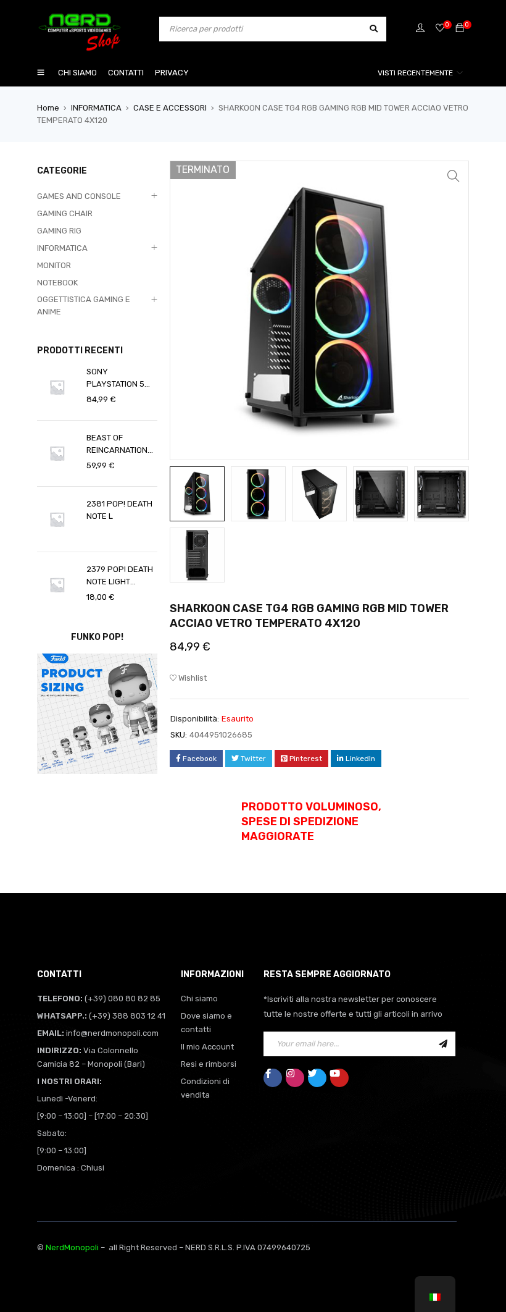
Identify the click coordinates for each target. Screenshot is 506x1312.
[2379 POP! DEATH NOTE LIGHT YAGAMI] (57, 585)
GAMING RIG (59, 230)
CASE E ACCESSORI (170, 107)
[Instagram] (295, 1078)
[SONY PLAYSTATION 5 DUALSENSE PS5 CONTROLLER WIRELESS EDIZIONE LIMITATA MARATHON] (57, 387)
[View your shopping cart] (459, 28)
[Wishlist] (440, 28)
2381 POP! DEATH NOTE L (119, 510)
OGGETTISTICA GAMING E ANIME (83, 305)
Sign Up (443, 1044)
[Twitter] (317, 1078)
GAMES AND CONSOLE (79, 196)
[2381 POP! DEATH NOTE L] (57, 519)
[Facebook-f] (272, 1078)
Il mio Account (207, 1046)
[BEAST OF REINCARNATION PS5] (57, 453)
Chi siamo (199, 998)
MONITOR (54, 265)
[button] (453, 176)
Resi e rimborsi (208, 1064)
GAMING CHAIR (65, 213)
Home (48, 107)
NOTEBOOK (57, 282)
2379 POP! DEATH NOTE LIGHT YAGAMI (119, 576)
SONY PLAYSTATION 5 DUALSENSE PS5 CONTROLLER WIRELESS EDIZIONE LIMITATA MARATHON (121, 378)
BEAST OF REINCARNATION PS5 (116, 444)
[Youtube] (339, 1078)
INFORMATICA (96, 107)
